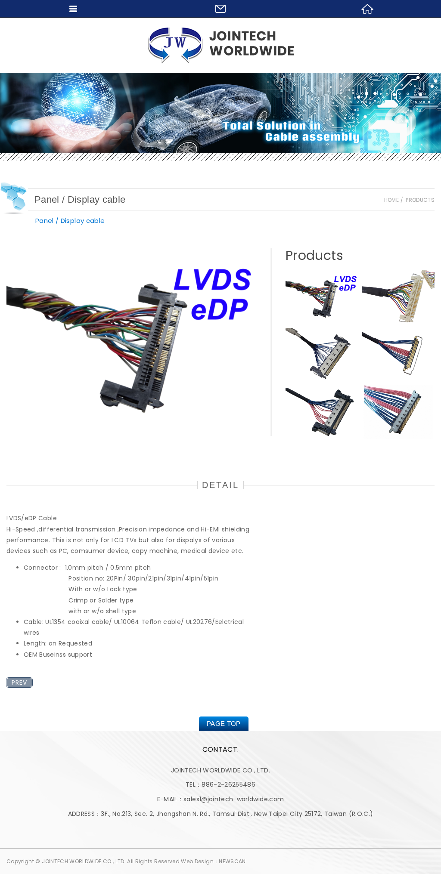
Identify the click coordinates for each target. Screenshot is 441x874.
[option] (131, 342)
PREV (19, 682)
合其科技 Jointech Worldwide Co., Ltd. (220, 45)
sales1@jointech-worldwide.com (233, 799)
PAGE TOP (224, 723)
